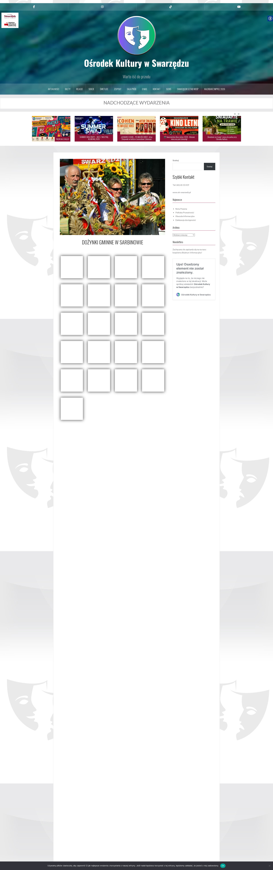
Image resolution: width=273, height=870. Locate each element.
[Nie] (269, 865)
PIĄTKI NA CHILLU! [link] (62, 139)
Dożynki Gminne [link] (132, 426)
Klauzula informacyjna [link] (185, 216)
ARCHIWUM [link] (102, 426)
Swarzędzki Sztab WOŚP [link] (187, 89)
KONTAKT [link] (156, 89)
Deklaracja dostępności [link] (185, 220)
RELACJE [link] (79, 89)
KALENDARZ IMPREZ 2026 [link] (214, 89)
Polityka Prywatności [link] (184, 212)
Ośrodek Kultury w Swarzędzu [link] (136, 62)
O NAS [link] (144, 89)
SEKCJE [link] (91, 89)
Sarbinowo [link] (145, 426)
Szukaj (176, 160)
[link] (34, 6)
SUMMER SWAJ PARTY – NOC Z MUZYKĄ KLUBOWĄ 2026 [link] (94, 138)
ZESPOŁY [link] (117, 89)
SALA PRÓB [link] (131, 89)
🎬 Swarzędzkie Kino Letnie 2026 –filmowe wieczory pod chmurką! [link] (179, 138)
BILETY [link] (67, 89)
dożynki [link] (121, 426)
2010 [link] (94, 426)
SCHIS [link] (168, 89)
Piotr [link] (121, 248)
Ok (223, 865)
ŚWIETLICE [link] (104, 89)
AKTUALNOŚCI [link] (53, 89)
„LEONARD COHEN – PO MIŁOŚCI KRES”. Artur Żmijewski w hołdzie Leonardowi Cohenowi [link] (136, 138)
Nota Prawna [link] (181, 209)
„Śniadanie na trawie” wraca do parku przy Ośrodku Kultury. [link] (222, 138)
